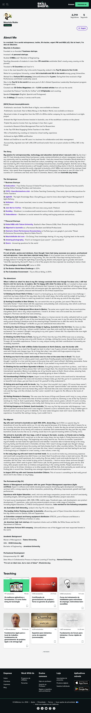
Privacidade (42, 702)
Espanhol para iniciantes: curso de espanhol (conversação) (42, 635)
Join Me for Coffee (13, 208)
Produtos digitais (62, 683)
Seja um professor (45, 681)
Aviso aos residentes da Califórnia (46, 704)
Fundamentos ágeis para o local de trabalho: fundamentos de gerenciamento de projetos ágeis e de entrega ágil (14, 637)
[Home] (43, 4)
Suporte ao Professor (42, 685)
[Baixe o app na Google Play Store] (80, 689)
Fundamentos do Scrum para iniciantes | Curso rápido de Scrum (71, 635)
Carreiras (7, 681)
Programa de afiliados (25, 679)
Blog (5, 687)
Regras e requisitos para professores (45, 690)
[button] (3, 4)
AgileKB (9, 197)
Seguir (83, 28)
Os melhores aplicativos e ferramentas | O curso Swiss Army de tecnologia (15, 599)
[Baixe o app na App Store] (80, 682)
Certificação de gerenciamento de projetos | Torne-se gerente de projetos (43, 599)
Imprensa (7, 684)
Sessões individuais (63, 686)
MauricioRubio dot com (15, 237)
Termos (50, 702)
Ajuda (33, 702)
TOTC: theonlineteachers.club (18, 191)
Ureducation (10, 186)
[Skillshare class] (16, 584)
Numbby (9, 211)
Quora (8, 243)
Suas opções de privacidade (65, 702)
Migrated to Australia (14, 228)
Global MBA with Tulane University (19, 224)
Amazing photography (15, 240)
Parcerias (24, 683)
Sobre (6, 678)
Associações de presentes (62, 679)
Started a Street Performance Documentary (23, 231)
